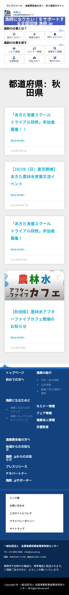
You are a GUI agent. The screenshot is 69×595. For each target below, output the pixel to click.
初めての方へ (14, 37)
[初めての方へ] (14, 34)
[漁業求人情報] (54, 48)
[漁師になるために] (54, 34)
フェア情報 (14, 51)
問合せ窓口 (55, 60)
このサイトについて (21, 513)
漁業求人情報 (55, 51)
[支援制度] (14, 57)
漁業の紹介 (34, 37)
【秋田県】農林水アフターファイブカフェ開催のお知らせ (33, 319)
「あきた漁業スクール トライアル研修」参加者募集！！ (33, 122)
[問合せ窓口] (54, 57)
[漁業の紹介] (34, 34)
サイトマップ (17, 528)
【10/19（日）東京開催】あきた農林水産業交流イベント (34, 176)
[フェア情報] (14, 48)
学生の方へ (34, 60)
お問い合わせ (17, 505)
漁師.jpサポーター (19, 480)
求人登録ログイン (55, 5)
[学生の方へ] (34, 57)
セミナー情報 (34, 51)
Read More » (18, 140)
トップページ (15, 372)
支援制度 (14, 60)
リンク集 (15, 498)
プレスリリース (14, 5)
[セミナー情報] (34, 48)
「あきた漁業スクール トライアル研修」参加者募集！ (33, 231)
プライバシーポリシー (22, 521)
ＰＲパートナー (16, 473)
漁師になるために (54, 37)
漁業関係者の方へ (34, 5)
